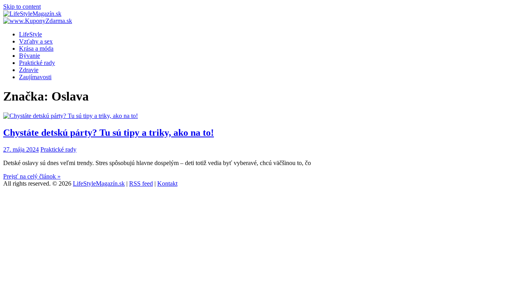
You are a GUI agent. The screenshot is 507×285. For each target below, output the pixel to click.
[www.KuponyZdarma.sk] (37, 20)
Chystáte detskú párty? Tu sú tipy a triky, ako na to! (108, 132)
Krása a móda (36, 48)
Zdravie (28, 69)
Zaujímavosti (35, 77)
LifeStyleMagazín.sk (99, 183)
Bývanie (29, 55)
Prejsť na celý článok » (32, 176)
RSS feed (141, 183)
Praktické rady (37, 62)
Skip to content (22, 6)
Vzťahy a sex (36, 41)
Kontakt (167, 183)
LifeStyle (30, 34)
